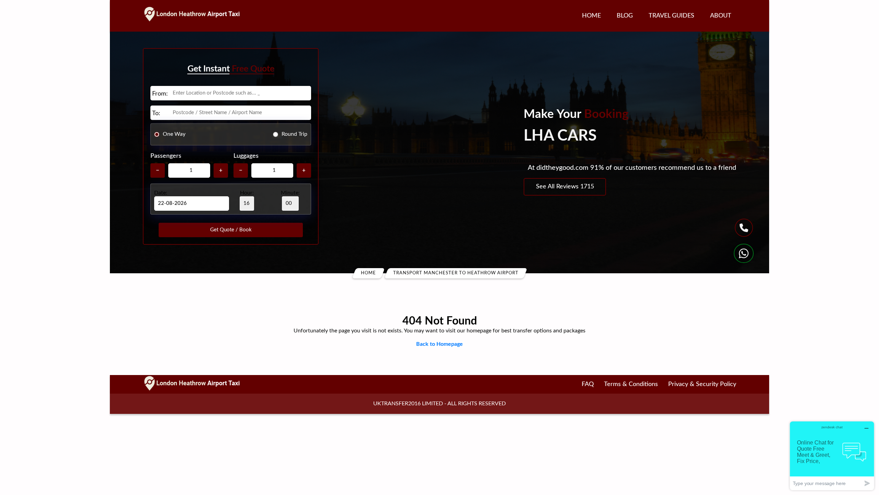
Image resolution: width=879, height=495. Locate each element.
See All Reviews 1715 (565, 187)
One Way (174, 134)
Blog (625, 16)
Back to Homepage (439, 344)
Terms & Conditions (631, 384)
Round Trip (294, 134)
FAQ (588, 384)
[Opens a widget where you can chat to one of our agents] (832, 456)
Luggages (246, 156)
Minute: (290, 193)
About (720, 16)
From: (160, 94)
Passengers (165, 156)
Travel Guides (671, 16)
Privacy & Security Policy (702, 384)
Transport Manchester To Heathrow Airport (455, 273)
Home (591, 16)
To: (156, 113)
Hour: (247, 193)
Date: (160, 193)
